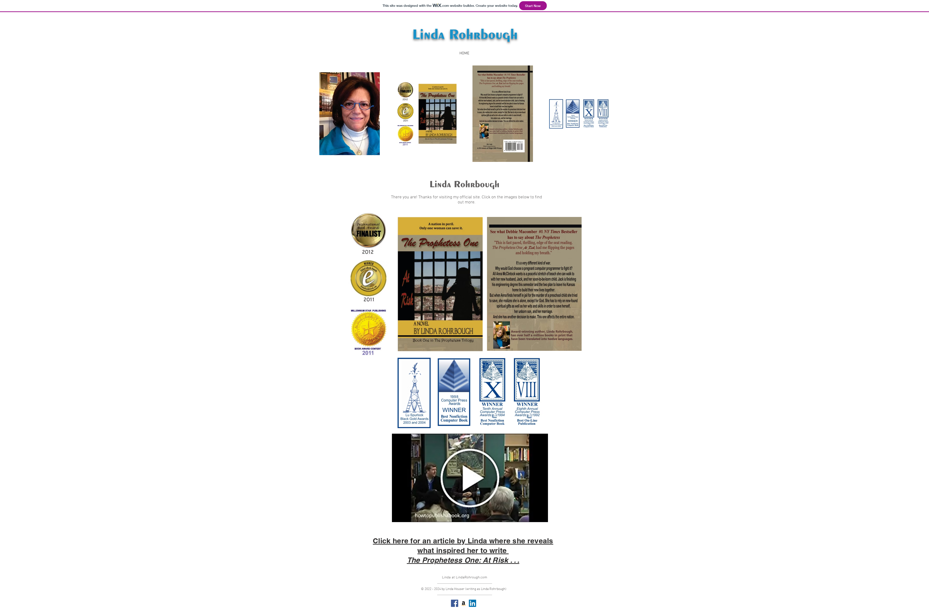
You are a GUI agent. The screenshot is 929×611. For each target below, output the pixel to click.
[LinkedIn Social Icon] (472, 603)
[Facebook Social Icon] (454, 603)
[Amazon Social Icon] (463, 603)
